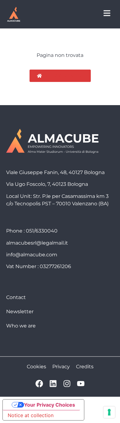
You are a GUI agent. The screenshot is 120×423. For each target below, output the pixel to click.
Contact (16, 297)
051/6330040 (42, 231)
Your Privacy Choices (49, 405)
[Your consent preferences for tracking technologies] (109, 412)
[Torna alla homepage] (13, 14)
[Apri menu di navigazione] (107, 13)
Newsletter (20, 311)
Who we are (21, 326)
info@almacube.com (31, 255)
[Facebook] (39, 384)
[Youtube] (81, 384)
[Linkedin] (53, 384)
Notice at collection (31, 415)
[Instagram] (67, 384)
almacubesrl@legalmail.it (37, 243)
